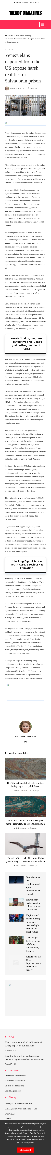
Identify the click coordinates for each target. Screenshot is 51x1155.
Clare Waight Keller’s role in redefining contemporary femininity (33, 944)
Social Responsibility (14, 49)
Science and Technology (14, 1086)
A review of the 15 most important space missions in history (33, 963)
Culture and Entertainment (15, 1076)
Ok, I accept (25, 1150)
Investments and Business (15, 1081)
